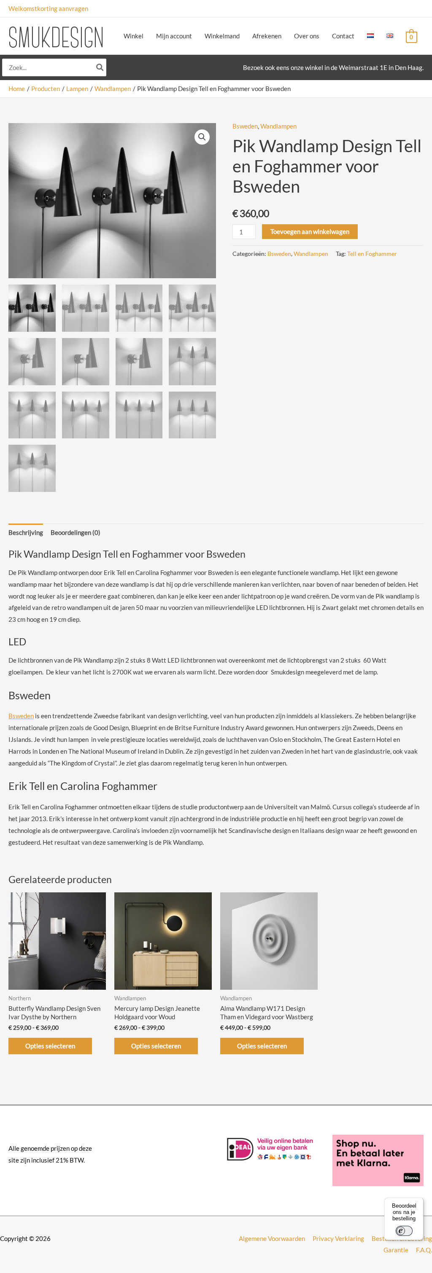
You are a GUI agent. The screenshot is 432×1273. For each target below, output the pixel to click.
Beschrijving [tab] (25, 532)
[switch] (404, 1231)
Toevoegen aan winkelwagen (309, 231)
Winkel (133, 36)
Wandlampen (278, 126)
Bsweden (245, 126)
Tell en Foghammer (372, 253)
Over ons (306, 36)
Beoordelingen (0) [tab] (75, 532)
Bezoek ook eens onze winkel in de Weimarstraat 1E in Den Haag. (333, 67)
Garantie (395, 1250)
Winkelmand (222, 36)
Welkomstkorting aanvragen (48, 8)
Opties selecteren (50, 1046)
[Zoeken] (100, 67)
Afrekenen (266, 36)
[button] (202, 137)
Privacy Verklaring (338, 1238)
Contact (343, 36)
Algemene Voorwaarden (272, 1238)
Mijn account (174, 36)
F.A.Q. (424, 1250)
